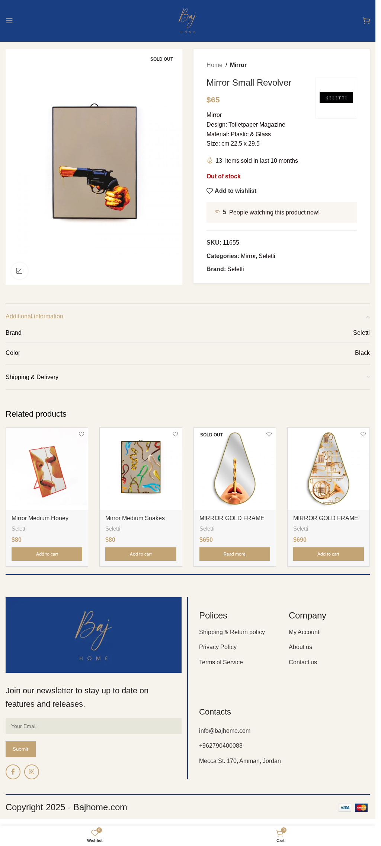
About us (300, 647)
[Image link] (94, 635)
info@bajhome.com (224, 731)
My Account (304, 632)
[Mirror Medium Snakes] (141, 469)
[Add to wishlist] (81, 434)
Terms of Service (221, 662)
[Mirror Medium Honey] (47, 469)
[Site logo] (188, 20)
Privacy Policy (218, 647)
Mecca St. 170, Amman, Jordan (240, 761)
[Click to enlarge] (19, 271)
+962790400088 (221, 745)
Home (214, 65)
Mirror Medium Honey (40, 518)
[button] (47, 554)
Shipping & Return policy (232, 632)
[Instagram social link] (31, 771)
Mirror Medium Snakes (135, 518)
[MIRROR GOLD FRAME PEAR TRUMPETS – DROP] (328, 469)
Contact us (303, 662)
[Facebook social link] (13, 771)
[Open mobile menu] (9, 20)
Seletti (267, 256)
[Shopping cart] (366, 20)
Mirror (238, 65)
